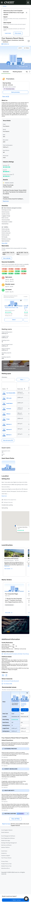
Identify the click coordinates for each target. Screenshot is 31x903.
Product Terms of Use (6, 863)
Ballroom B (8, 429)
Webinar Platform (5, 847)
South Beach (9, 403)
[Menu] (2, 2)
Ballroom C (8, 434)
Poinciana (8, 408)
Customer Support (5, 855)
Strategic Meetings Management (9, 842)
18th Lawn (8, 398)
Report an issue (6, 824)
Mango (8, 419)
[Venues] (28, 2)
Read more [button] (7, 566)
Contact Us (4, 853)
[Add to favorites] (29, 41)
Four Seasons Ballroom (11, 393)
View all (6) (4, 243)
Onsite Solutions (5, 832)
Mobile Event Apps (5, 840)
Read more (6, 201)
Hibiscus (8, 413)
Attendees (4, 377)
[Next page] (25, 310)
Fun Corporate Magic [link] (11, 594)
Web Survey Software (6, 845)
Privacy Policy (4, 861)
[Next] (29, 72)
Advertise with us (5, 868)
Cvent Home (4, 851)
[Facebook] (6, 675)
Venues (4, 6)
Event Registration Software (8, 838)
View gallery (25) (23, 66)
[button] (13, 379)
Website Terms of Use (6, 866)
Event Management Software (8, 836)
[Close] (26, 12)
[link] (14, 588)
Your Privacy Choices (6, 857)
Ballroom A (8, 424)
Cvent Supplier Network (6, 830)
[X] (3, 675)
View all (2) (5, 96)
